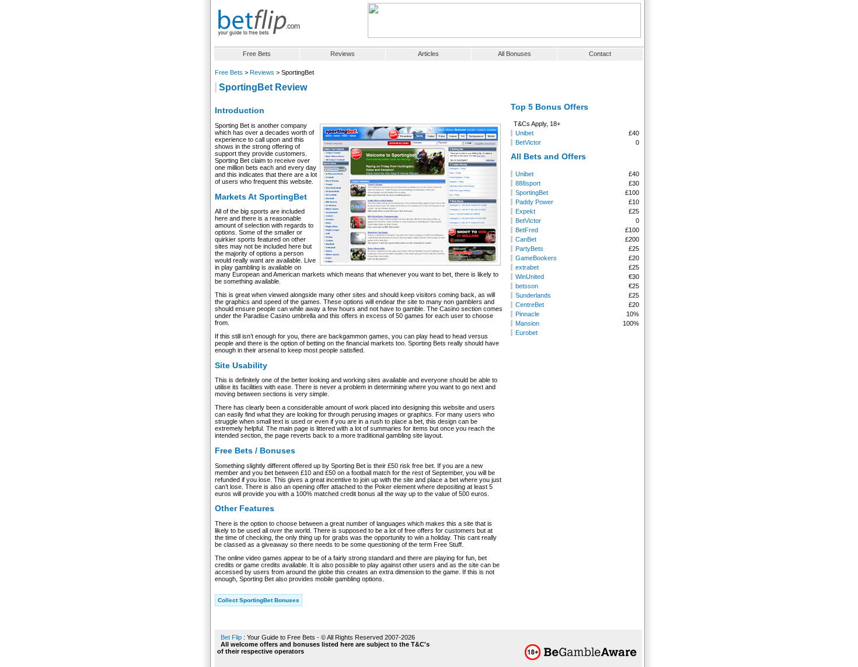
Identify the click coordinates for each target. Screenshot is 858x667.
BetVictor (528, 142)
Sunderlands (533, 295)
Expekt (525, 211)
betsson (526, 285)
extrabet (527, 267)
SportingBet (531, 192)
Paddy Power (534, 201)
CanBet (525, 239)
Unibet (524, 133)
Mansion (527, 323)
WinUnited (529, 276)
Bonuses (514, 53)
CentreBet (529, 304)
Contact (600, 53)
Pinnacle (527, 313)
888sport (527, 183)
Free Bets (257, 53)
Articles (428, 53)
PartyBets (529, 248)
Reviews (342, 53)
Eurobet (526, 332)
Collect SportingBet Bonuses (258, 600)
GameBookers (536, 257)
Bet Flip (231, 637)
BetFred (526, 229)
